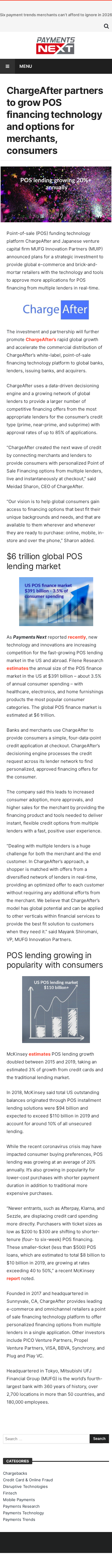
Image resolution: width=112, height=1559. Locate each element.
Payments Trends (19, 1519)
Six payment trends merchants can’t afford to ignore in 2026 (56, 14)
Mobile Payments (19, 1499)
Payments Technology (23, 1512)
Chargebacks (15, 1473)
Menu (25, 66)
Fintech (10, 1493)
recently (77, 637)
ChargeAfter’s (41, 339)
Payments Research (21, 1506)
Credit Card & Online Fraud (28, 1479)
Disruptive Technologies (25, 1486)
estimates (17, 668)
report (13, 1278)
